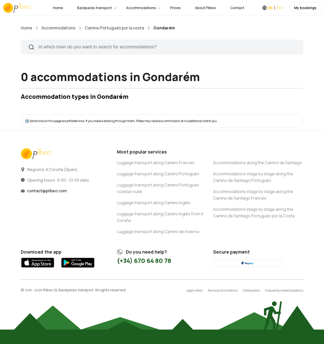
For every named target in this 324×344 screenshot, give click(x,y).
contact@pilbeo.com (47, 191)
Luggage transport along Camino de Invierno (158, 231)
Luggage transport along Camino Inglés (153, 202)
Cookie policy (251, 290)
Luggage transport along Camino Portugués (158, 174)
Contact (237, 7)
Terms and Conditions (223, 290)
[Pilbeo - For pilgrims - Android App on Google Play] (78, 268)
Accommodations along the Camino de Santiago (257, 162)
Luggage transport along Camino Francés (155, 162)
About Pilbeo (205, 7)
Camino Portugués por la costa (114, 28)
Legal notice (194, 290)
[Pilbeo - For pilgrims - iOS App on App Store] (38, 268)
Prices (175, 7)
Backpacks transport (94, 7)
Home (58, 7)
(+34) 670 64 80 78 (144, 260)
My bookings (305, 7)
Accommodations (141, 7)
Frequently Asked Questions (284, 290)
